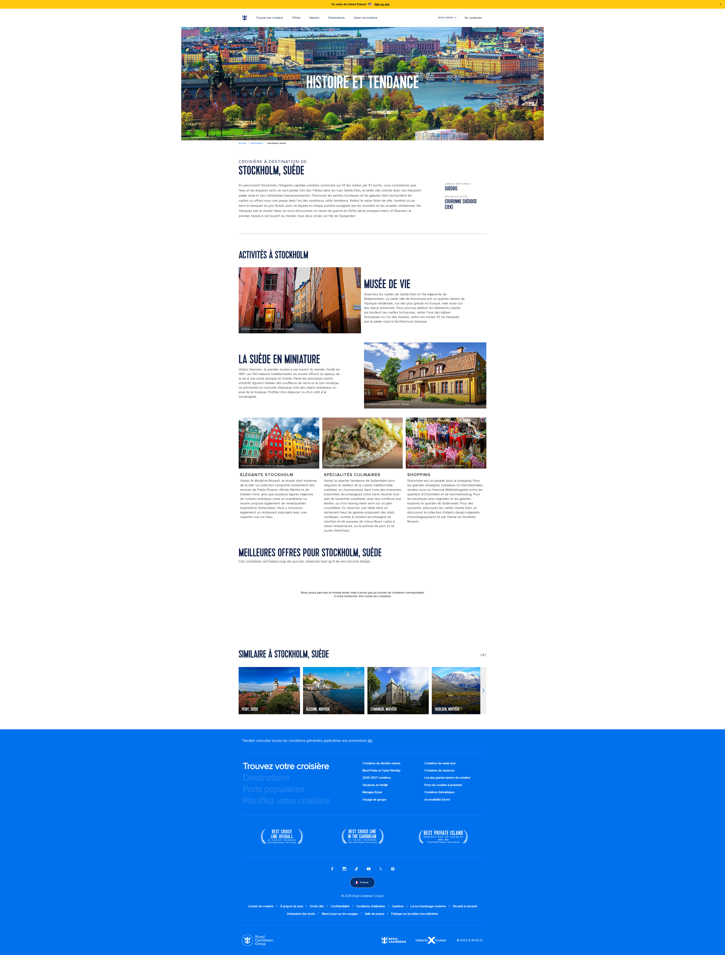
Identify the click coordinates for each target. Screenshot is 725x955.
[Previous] (242, 690)
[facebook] (332, 869)
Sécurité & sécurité (465, 906)
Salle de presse (375, 914)
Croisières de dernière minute (381, 763)
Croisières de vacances (439, 770)
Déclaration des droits (301, 914)
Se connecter (473, 18)
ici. (370, 740)
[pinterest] (393, 869)
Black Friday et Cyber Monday (381, 770)
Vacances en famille (375, 785)
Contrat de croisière (261, 906)
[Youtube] (368, 869)
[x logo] (381, 869)
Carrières (398, 906)
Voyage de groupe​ (374, 799)
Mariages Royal (372, 792)
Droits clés (317, 906)
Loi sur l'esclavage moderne (428, 906)
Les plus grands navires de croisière (447, 778)
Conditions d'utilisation (370, 906)
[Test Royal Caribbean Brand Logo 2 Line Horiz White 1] (393, 940)
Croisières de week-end (439, 763)
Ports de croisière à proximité (443, 785)
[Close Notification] (720, 4)
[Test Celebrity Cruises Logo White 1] (431, 940)
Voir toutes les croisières (375, 596)
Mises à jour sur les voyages (340, 914)
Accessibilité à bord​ (437, 799)
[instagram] (344, 869)
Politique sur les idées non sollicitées (414, 914)
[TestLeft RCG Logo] (257, 940)
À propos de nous (291, 906)
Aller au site (382, 4)
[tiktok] (356, 869)
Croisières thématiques (439, 792)
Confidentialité (340, 906)
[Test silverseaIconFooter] (469, 940)
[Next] (483, 690)
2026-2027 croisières (376, 778)
